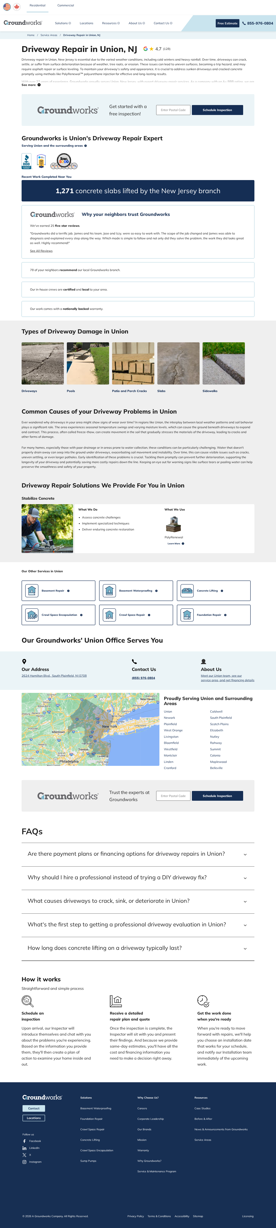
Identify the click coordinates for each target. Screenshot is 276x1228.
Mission (141, 1140)
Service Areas (49, 35)
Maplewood (218, 762)
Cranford (170, 768)
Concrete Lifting (90, 1140)
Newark (169, 718)
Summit (215, 749)
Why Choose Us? (148, 1097)
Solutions (61, 23)
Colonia (215, 755)
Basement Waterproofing (95, 1108)
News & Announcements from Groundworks (221, 1129)
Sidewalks (210, 391)
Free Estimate (228, 23)
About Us (135, 23)
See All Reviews (41, 251)
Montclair (170, 755)
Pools (71, 391)
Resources (109, 23)
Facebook (35, 1141)
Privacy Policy (135, 1216)
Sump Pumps (88, 1161)
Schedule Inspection (217, 110)
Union (168, 711)
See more (30, 85)
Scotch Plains (219, 724)
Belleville (216, 768)
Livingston (171, 736)
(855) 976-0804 (143, 678)
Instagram (35, 1161)
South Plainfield (221, 718)
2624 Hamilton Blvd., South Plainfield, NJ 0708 (54, 675)
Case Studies (202, 1108)
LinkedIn (34, 1148)
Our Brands (144, 1129)
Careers (142, 1108)
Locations (86, 23)
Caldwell (216, 711)
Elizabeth (216, 730)
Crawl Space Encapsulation (96, 1150)
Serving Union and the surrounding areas (52, 145)
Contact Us (161, 23)
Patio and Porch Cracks (129, 391)
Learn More (174, 543)
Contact (33, 1108)
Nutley (214, 736)
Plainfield (170, 724)
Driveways (29, 391)
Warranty (143, 1150)
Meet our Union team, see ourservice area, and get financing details (227, 678)
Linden (168, 762)
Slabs (161, 391)
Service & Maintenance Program (156, 1171)
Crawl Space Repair (92, 1129)
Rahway (216, 743)
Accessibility (182, 1216)
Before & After (203, 1119)
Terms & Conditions (159, 1216)
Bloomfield (171, 743)
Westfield (170, 749)
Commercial (65, 5)
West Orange (173, 730)
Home (31, 35)
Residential (37, 5)
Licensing (247, 1216)
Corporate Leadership (150, 1119)
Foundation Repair (91, 1119)
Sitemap (198, 1216)
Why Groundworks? (149, 1161)
